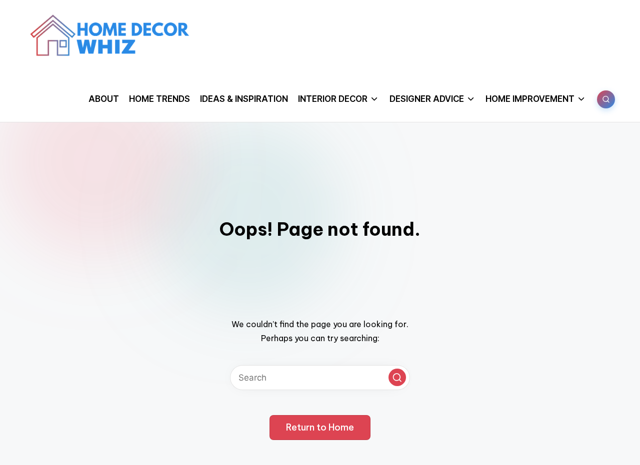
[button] (397, 377)
